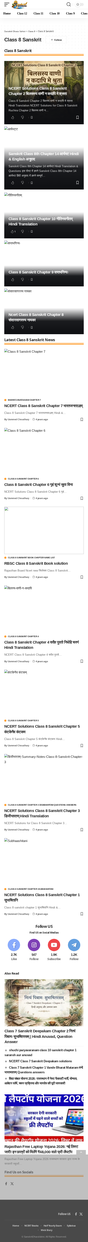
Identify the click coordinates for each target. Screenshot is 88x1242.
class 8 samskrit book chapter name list (31, 558)
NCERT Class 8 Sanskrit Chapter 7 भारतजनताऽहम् (43, 406)
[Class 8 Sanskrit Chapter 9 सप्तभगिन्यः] (44, 263)
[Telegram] (74, 950)
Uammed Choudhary (18, 419)
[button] (8, 4)
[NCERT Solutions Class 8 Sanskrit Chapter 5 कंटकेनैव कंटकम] (44, 693)
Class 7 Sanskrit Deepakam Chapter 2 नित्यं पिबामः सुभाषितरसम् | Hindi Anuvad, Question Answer (39, 1036)
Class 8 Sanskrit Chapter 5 (23, 721)
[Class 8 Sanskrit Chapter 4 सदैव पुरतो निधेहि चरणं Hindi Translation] (44, 609)
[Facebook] (13, 950)
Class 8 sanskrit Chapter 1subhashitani (30, 889)
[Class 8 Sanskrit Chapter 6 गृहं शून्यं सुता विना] (44, 451)
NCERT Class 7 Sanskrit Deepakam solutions (40, 1061)
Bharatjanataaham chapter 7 (24, 400)
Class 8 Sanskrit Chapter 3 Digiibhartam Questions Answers (42, 805)
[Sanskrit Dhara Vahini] (20, 4)
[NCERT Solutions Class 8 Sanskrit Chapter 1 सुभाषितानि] (44, 862)
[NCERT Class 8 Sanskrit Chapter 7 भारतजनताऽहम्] (44, 372)
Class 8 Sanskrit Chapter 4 (23, 636)
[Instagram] (34, 950)
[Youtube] (54, 950)
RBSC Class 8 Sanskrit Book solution (36, 563)
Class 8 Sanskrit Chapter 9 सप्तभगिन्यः (38, 272)
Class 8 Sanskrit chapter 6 (23, 479)
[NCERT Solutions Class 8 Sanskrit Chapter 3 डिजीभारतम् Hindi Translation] (44, 777)
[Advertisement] (44, 1198)
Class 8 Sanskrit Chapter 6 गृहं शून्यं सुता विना (38, 484)
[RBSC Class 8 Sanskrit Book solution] (44, 530)
